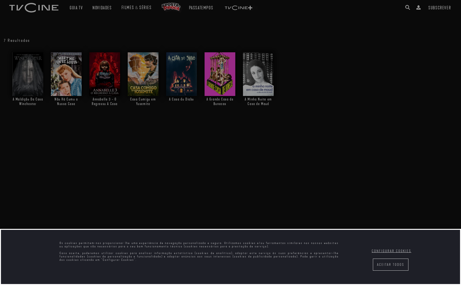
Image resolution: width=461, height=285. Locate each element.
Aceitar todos (390, 265)
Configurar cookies (391, 251)
